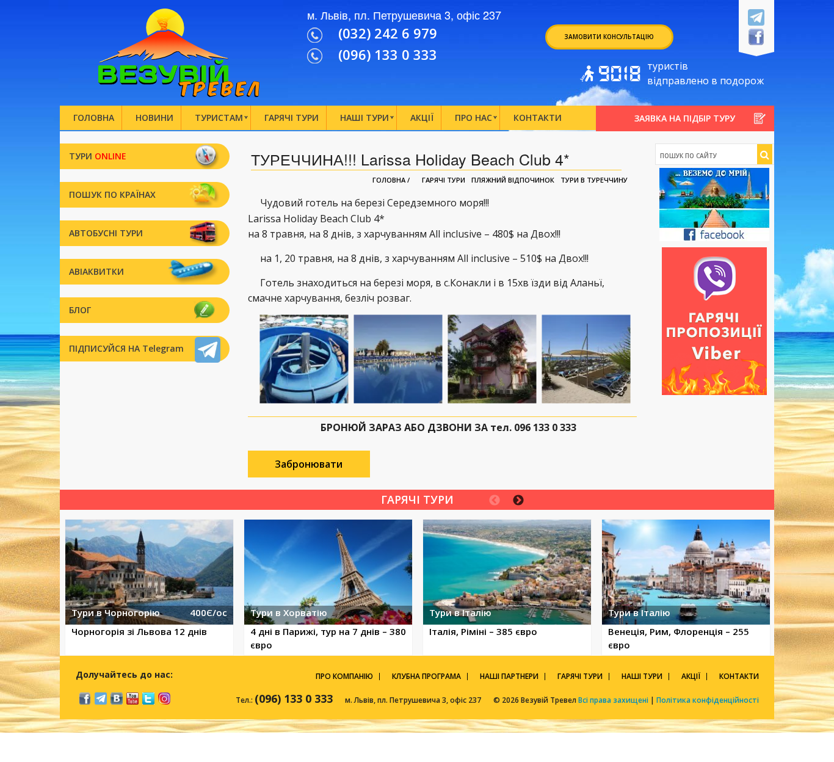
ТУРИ (97, 156)
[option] (149, 587)
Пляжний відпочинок (512, 180)
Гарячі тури (443, 180)
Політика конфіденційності (707, 700)
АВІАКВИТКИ (96, 271)
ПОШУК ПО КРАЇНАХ (112, 194)
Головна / (391, 179)
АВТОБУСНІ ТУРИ (106, 233)
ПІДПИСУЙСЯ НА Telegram (126, 348)
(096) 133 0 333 (387, 54)
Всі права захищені (612, 700)
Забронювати (309, 464)
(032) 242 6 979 (387, 33)
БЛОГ (80, 310)
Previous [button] (494, 501)
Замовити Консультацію (609, 36)
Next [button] (518, 501)
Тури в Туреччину (594, 180)
